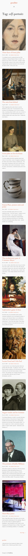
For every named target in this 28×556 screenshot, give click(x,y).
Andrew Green (14, 55)
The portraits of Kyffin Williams (13, 464)
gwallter (14, 3)
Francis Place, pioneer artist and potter (13, 206)
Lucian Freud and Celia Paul (12, 361)
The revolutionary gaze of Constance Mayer (11, 259)
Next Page (23, 532)
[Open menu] (14, 7)
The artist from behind (10, 102)
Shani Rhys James (8, 514)
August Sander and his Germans (13, 412)
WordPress (10, 552)
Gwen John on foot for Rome (12, 153)
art (18, 55)
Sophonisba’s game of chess (11, 310)
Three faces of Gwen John (11, 52)
